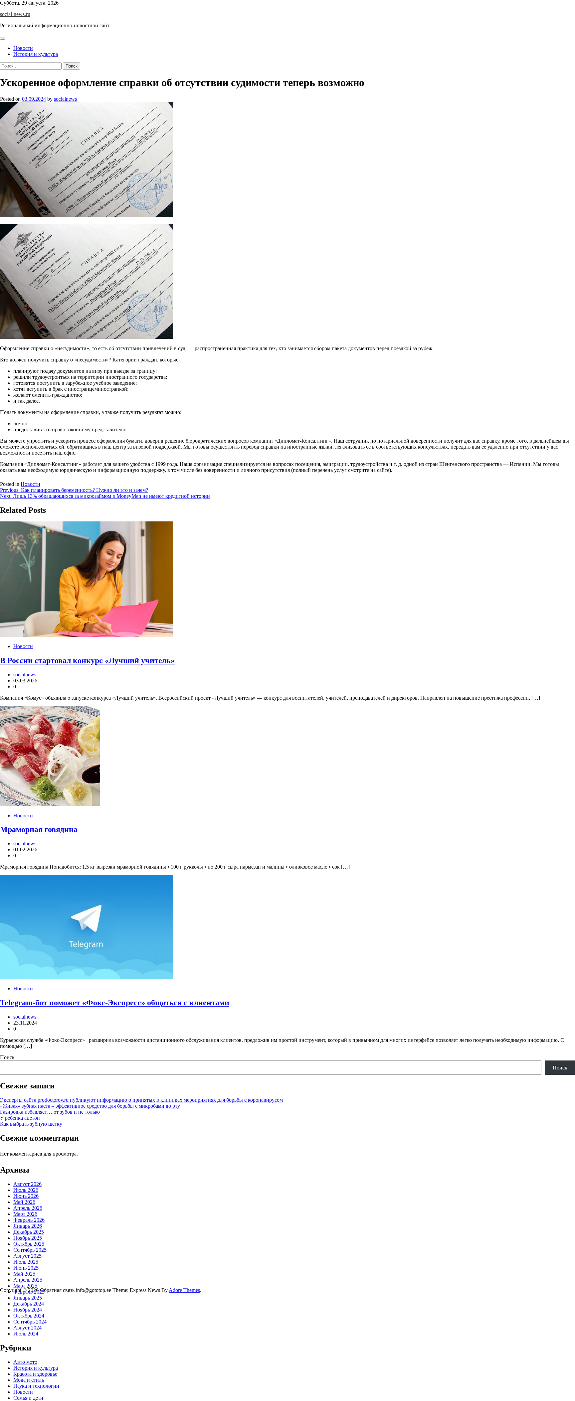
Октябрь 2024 (28, 1316)
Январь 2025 (27, 1298)
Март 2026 (25, 1214)
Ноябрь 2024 (27, 1310)
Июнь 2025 (26, 1268)
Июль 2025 (25, 1262)
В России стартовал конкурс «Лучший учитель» (87, 660)
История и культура (35, 54)
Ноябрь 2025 (27, 1238)
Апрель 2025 (27, 1280)
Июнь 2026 (26, 1196)
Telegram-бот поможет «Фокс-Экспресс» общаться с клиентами (114, 1002)
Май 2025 (24, 1274)
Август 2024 (27, 1328)
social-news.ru (15, 14)
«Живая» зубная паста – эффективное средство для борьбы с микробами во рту (90, 1106)
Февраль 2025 (29, 1292)
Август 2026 (27, 1184)
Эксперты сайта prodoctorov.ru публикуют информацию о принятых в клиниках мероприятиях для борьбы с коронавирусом (141, 1100)
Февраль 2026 (29, 1220)
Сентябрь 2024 (30, 1322)
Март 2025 (25, 1286)
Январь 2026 (27, 1226)
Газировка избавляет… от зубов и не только (50, 1112)
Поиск (7, 1057)
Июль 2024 (25, 1333)
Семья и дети (28, 1398)
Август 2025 (27, 1256)
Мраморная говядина (39, 829)
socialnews (65, 99)
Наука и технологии (36, 1386)
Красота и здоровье (35, 1374)
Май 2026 (24, 1202)
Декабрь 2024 (28, 1304)
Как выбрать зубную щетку (31, 1124)
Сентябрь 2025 (30, 1250)
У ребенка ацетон (20, 1118)
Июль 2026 (25, 1190)
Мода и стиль (28, 1380)
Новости (23, 48)
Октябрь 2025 (28, 1244)
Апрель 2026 (27, 1208)
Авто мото (25, 1362)
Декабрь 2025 (28, 1232)
